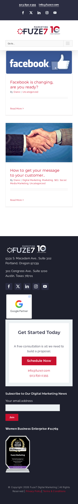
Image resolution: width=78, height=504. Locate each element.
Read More (16, 108)
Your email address (19, 401)
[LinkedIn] (27, 286)
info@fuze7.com (49, 4)
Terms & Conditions (54, 491)
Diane (17, 92)
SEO (56, 180)
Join (11, 417)
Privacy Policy (34, 491)
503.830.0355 (27, 4)
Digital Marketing (31, 180)
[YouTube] (45, 286)
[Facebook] (8, 286)
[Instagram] (35, 286)
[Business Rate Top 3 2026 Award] (17, 437)
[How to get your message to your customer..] (39, 142)
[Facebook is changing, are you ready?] (39, 62)
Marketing (47, 180)
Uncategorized (30, 92)
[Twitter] (18, 286)
